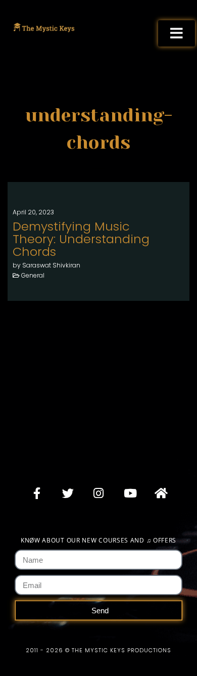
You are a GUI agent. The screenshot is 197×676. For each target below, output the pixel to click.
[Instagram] (98, 493)
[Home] (160, 493)
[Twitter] (67, 493)
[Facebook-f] (36, 493)
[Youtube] (129, 493)
